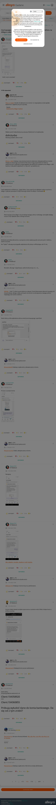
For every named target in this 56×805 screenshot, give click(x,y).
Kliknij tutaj (37, 21)
